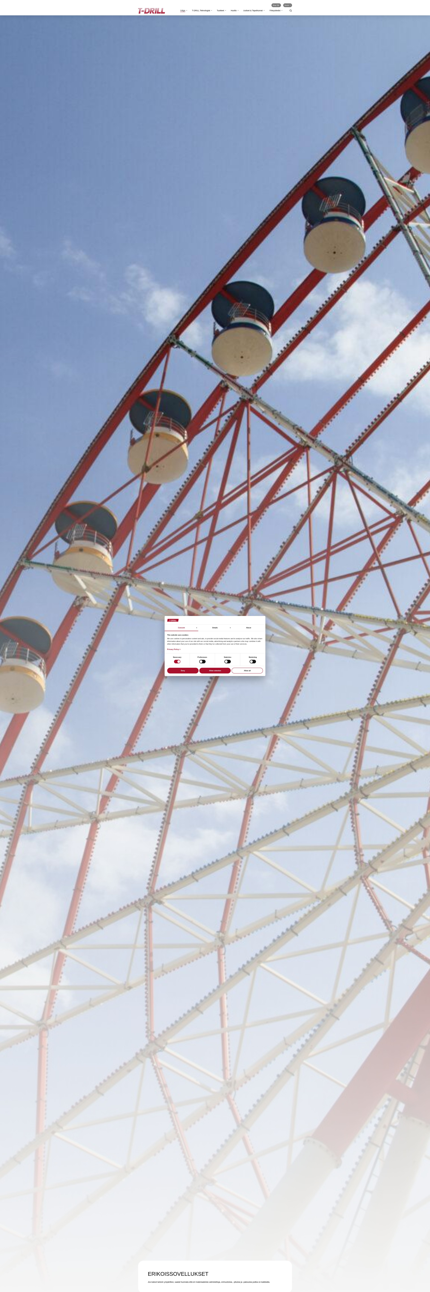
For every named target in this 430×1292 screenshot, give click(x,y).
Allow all (247, 671)
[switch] (202, 661)
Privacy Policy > (174, 649)
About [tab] (248, 628)
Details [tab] (215, 628)
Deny (183, 671)
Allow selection (215, 671)
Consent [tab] (181, 628)
